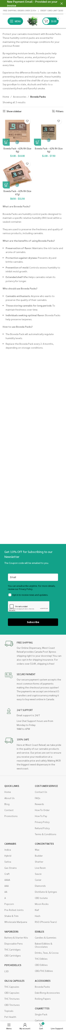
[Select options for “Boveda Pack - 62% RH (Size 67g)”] (6, 184)
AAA (6, 885)
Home (6, 96)
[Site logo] (33, 20)
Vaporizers (11, 931)
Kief (37, 909)
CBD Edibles (41, 964)
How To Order (42, 810)
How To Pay (41, 816)
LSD (6, 971)
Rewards (39, 804)
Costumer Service (46, 785)
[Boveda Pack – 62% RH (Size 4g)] (49, 131)
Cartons (39, 1020)
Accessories (19, 96)
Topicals (8, 1010)
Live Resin (40, 867)
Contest (9, 810)
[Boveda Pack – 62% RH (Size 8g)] (17, 131)
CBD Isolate (41, 897)
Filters (59, 111)
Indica (7, 849)
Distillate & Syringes (46, 891)
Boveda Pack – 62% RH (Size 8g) (17, 150)
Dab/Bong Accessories (47, 992)
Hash (37, 915)
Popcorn (9, 903)
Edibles (39, 931)
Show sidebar (14, 111)
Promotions (11, 816)
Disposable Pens (13, 943)
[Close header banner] (61, 3)
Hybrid (7, 855)
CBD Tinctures (12, 1004)
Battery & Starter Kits (16, 937)
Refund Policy (42, 828)
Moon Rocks (42, 903)
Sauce (38, 873)
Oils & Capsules (14, 980)
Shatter (39, 861)
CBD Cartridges (12, 955)
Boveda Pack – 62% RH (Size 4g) (48, 150)
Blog (7, 804)
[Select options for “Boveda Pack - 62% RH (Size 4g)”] (37, 142)
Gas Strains (10, 867)
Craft (7, 873)
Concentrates (44, 843)
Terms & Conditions (45, 834)
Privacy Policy (42, 821)
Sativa (7, 861)
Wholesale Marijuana (15, 921)
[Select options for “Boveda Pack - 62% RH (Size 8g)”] (6, 142)
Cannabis (10, 843)
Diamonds (40, 885)
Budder (39, 855)
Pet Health (10, 1016)
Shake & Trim (11, 915)
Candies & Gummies (45, 937)
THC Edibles (41, 958)
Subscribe (33, 622)
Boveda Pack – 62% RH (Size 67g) (17, 193)
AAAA (7, 879)
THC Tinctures (12, 998)
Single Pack (41, 1014)
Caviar (38, 879)
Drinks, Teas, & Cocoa (46, 952)
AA (5, 891)
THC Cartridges (12, 949)
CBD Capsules (11, 992)
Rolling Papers (43, 998)
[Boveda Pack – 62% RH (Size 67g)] (17, 173)
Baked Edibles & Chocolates (43, 945)
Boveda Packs (42, 986)
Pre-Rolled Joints (14, 909)
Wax (37, 849)
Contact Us (41, 791)
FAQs (37, 798)
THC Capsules (11, 986)
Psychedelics (12, 965)
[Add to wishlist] (27, 121)
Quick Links (11, 785)
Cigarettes (42, 1008)
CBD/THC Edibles (44, 970)
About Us (9, 798)
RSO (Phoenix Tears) (46, 921)
